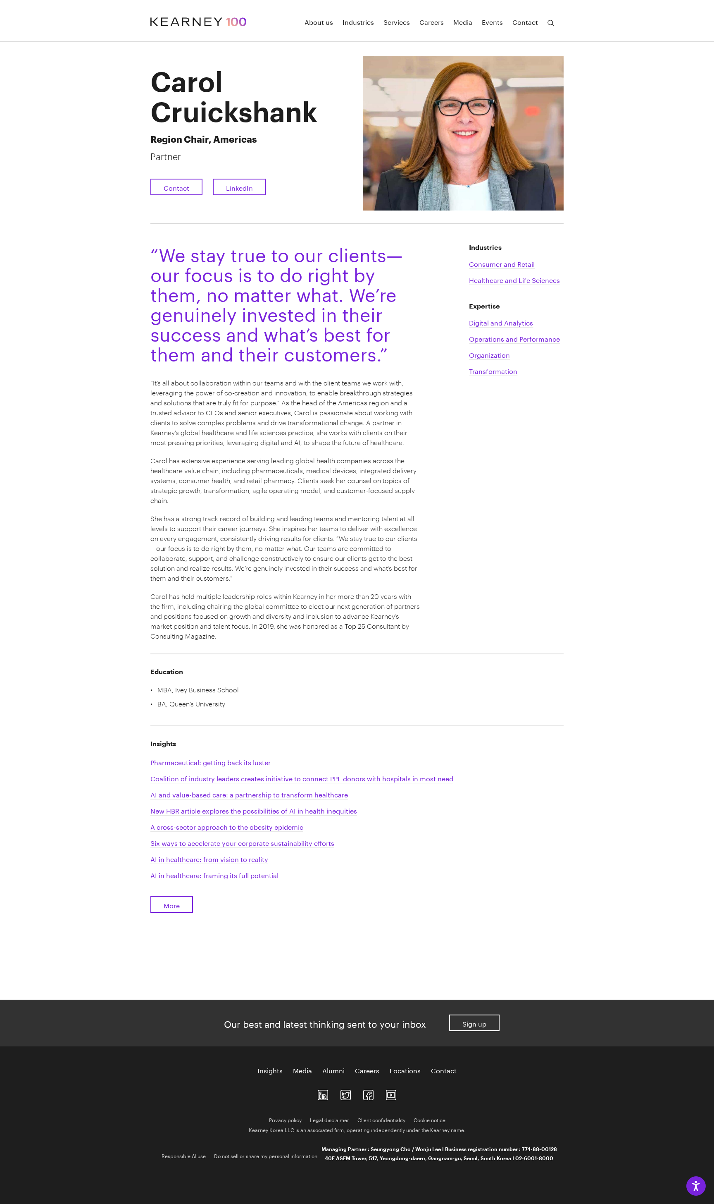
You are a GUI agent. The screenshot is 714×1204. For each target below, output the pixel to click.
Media (462, 21)
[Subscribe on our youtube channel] (391, 1093)
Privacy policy (285, 1119)
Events (492, 21)
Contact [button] (525, 21)
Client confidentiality (381, 1119)
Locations (405, 1070)
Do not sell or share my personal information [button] (265, 1155)
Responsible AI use (184, 1155)
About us (319, 21)
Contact (176, 187)
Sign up (474, 1023)
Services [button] (396, 21)
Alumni (333, 1070)
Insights (270, 1070)
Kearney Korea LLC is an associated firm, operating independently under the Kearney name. (357, 1129)
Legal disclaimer (329, 1119)
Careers (431, 21)
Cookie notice (429, 1119)
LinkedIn (239, 187)
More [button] (172, 905)
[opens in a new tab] (323, 1093)
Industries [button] (358, 21)
